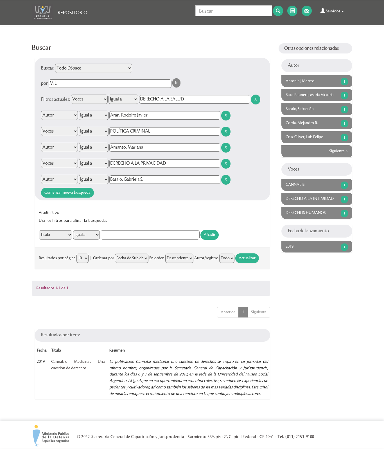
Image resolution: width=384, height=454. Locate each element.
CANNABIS (295, 184)
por (44, 83)
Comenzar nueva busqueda (67, 192)
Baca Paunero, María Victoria (310, 95)
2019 (289, 246)
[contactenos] (307, 11)
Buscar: (47, 68)
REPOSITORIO (72, 12)
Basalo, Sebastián (300, 109)
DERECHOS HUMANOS (306, 213)
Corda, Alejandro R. (302, 123)
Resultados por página (57, 258)
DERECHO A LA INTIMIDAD (310, 198)
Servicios (333, 11)
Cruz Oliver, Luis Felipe (304, 137)
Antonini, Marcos (300, 81)
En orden (156, 258)
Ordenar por (103, 258)
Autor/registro (206, 258)
